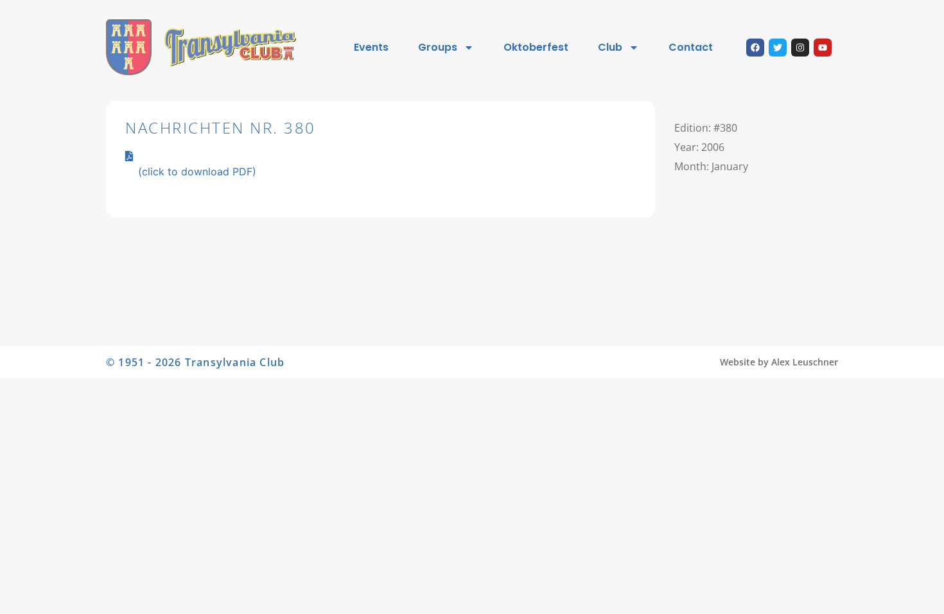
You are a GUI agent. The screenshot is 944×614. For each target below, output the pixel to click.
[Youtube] (823, 48)
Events (371, 47)
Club (610, 47)
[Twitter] (778, 48)
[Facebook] (755, 48)
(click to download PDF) (197, 171)
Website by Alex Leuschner (779, 362)
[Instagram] (800, 48)
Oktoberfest (535, 47)
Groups (437, 47)
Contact (691, 47)
